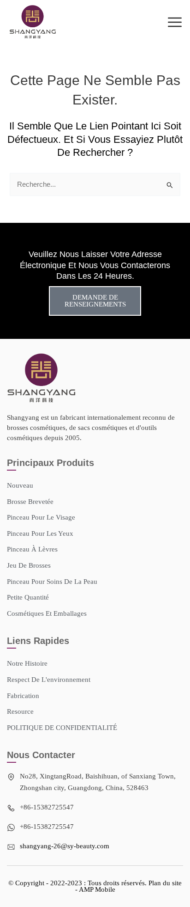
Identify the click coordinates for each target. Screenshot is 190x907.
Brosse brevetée (30, 501)
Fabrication (23, 695)
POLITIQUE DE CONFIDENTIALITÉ (62, 727)
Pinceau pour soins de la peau (52, 581)
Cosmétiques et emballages (47, 613)
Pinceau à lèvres (32, 549)
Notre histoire (27, 663)
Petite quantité (28, 597)
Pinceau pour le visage (41, 517)
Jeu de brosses (29, 565)
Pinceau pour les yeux (40, 533)
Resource (20, 711)
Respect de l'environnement (48, 679)
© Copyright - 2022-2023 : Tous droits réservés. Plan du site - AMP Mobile (95, 886)
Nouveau (20, 485)
